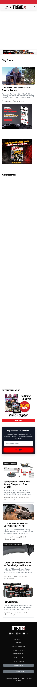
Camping (25, 68)
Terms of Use (18, 657)
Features (31, 68)
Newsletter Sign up (18, 650)
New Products (17, 544)
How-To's (13, 463)
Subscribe (18, 420)
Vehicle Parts (16, 583)
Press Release (19, 661)
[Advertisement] (18, 29)
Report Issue (18, 665)
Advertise (18, 639)
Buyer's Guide (8, 544)
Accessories (7, 583)
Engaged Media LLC (20, 678)
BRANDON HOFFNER (10, 498)
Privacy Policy (18, 653)
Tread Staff (7, 101)
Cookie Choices (18, 671)
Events (6, 505)
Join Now (18, 450)
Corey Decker (7, 576)
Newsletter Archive (18, 646)
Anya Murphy (7, 613)
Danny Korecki (8, 537)
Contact (18, 642)
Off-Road (12, 505)
